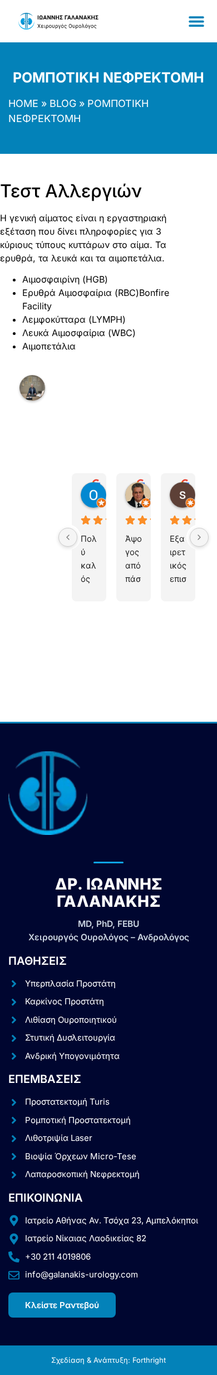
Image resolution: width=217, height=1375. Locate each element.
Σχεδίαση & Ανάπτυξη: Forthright (108, 1359)
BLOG (63, 103)
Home (23, 103)
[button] (196, 21)
